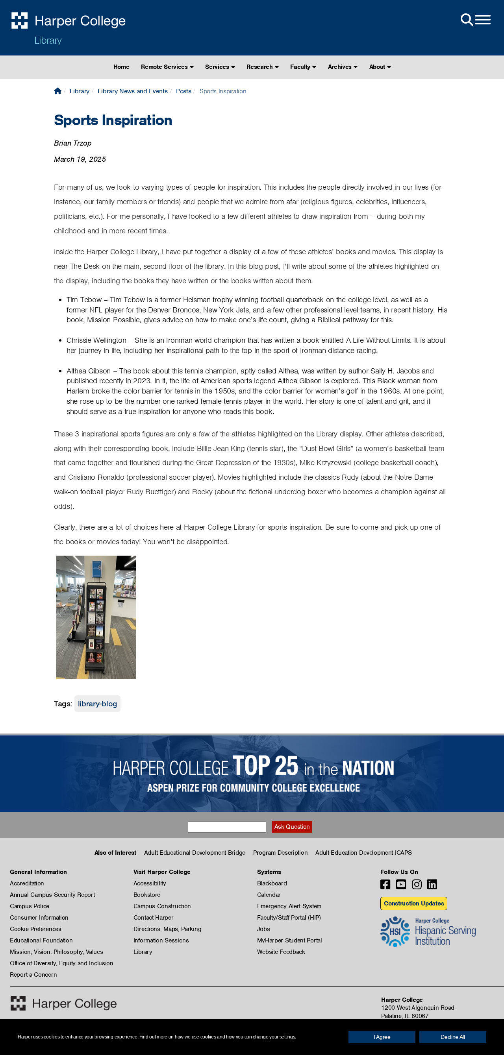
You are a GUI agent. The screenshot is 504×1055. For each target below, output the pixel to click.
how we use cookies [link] (195, 1037)
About (378, 67)
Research (260, 67)
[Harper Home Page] (63, 1003)
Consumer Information (39, 918)
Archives (341, 67)
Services (218, 67)
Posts (183, 91)
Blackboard (272, 883)
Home (121, 67)
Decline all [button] (453, 1037)
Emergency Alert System (289, 906)
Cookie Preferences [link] (35, 929)
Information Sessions (161, 940)
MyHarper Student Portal (289, 940)
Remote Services (165, 67)
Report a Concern (33, 975)
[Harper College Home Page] (57, 91)
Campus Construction (162, 906)
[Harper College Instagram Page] (417, 886)
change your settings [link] (274, 1037)
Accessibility (149, 883)
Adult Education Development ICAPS (363, 853)
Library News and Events (132, 91)
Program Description (280, 853)
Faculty (301, 67)
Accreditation (27, 883)
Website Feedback (281, 952)
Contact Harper (153, 918)
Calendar (269, 895)
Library (47, 40)
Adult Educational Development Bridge (194, 853)
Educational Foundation (41, 940)
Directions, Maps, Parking (167, 929)
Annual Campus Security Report (52, 895)
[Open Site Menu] (475, 20)
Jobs (263, 929)
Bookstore (146, 895)
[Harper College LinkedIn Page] (432, 886)
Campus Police (29, 906)
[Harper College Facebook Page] (385, 886)
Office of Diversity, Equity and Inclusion (61, 963)
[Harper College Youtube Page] (401, 886)
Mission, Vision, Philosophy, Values (56, 952)
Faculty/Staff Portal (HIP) (289, 918)
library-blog (97, 703)
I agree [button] (382, 1037)
